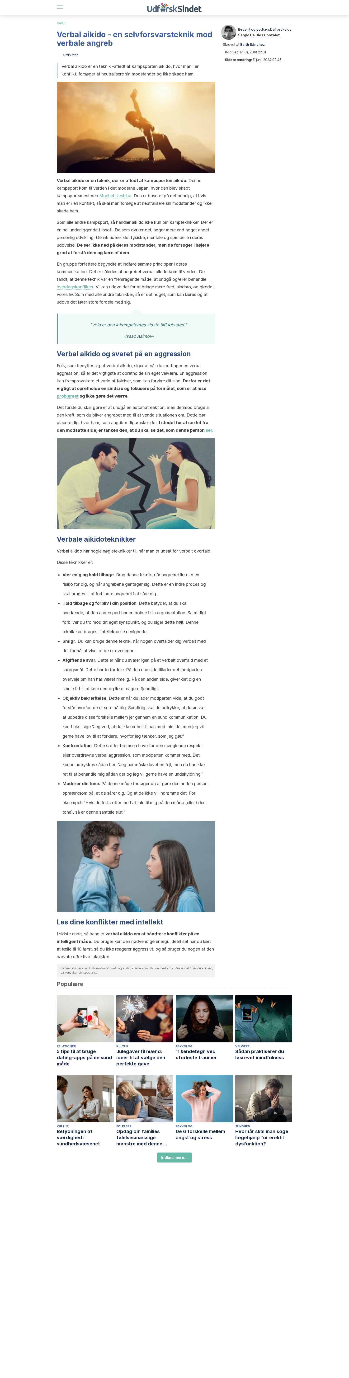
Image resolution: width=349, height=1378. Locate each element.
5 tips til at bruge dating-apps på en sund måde (84, 1058)
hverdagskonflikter (75, 286)
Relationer (66, 1046)
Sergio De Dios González (259, 35)
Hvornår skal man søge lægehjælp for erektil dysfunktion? (261, 1138)
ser (209, 430)
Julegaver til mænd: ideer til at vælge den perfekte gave (140, 1058)
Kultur (61, 23)
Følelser (123, 1126)
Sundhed (242, 1126)
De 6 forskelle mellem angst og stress (200, 1134)
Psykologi (184, 1046)
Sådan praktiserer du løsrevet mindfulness (259, 1054)
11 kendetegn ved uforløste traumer (196, 1054)
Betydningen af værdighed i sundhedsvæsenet (78, 1138)
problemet (68, 396)
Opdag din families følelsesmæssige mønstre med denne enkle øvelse (139, 1138)
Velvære (242, 1046)
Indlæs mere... (174, 1157)
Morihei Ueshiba (115, 195)
